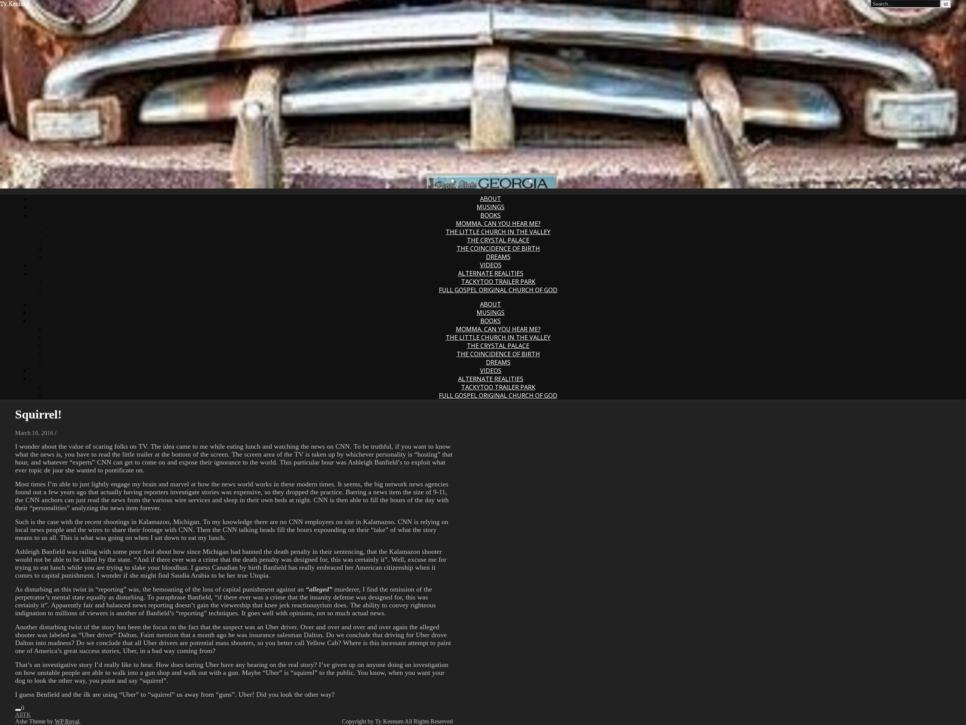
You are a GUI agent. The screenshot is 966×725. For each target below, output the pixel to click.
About (490, 199)
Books (490, 215)
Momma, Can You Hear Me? (498, 223)
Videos (490, 265)
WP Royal (67, 721)
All (19, 714)
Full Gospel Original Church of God (498, 290)
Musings (491, 207)
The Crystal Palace (498, 240)
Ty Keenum (14, 3)
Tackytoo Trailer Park (498, 281)
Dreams (498, 257)
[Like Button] (18, 710)
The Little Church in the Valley (498, 232)
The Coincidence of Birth (498, 248)
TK (27, 714)
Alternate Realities (490, 273)
